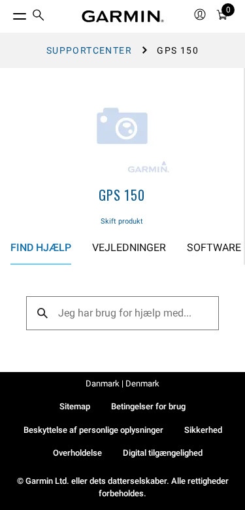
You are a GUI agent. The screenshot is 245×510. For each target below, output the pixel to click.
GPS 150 (122, 195)
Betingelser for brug (148, 406)
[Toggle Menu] (8, 13)
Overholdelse (77, 453)
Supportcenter (89, 50)
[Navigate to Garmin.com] (122, 16)
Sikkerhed (203, 430)
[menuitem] (38, 16)
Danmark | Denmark (122, 383)
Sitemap (74, 406)
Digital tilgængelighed (163, 453)
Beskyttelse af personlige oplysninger (93, 430)
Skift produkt (122, 221)
